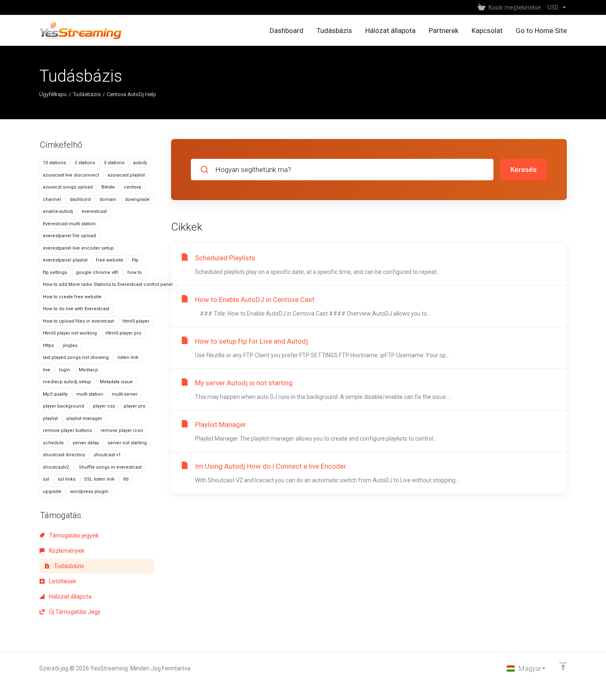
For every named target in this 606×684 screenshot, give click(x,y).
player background (63, 406)
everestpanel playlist (65, 260)
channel (52, 199)
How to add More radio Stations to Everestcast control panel (108, 284)
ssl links (66, 479)
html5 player (135, 321)
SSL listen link (99, 479)
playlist (50, 418)
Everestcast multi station (69, 223)
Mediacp (88, 370)
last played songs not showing (76, 357)
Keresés (523, 169)
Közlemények (66, 550)
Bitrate (108, 187)
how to (134, 272)
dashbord (80, 199)
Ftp (135, 260)
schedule (53, 443)
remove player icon (122, 430)
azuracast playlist (126, 175)
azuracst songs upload (68, 187)
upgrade (52, 491)
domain (107, 199)
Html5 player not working (70, 333)
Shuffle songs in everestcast (110, 467)
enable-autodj (58, 211)
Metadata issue (116, 381)
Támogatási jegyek (73, 535)
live (46, 370)
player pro (135, 406)
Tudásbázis (87, 94)
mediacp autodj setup (67, 381)
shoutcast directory (64, 455)
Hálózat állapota (70, 596)
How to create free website (72, 297)
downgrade (137, 199)
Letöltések (62, 581)
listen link (128, 357)
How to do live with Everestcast (76, 308)
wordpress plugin (89, 491)
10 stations (54, 162)
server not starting (127, 443)
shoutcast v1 (107, 455)
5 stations (114, 162)
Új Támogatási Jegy (74, 612)
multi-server (125, 394)
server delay (86, 443)
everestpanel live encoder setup (78, 248)
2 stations (85, 162)
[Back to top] (563, 666)
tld (126, 479)
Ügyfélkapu (53, 94)
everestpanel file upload (69, 235)
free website (109, 260)
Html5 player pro (123, 333)
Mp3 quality (55, 394)
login (64, 370)
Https (48, 345)
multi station (89, 394)
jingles (70, 345)
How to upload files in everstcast (78, 321)
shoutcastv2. (56, 467)
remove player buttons (67, 430)
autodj (140, 162)
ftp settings (55, 272)
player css (104, 406)
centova (132, 187)
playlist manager (84, 418)
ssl (46, 479)
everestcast (94, 211)
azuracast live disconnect (71, 175)
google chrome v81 (97, 272)
